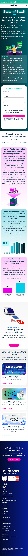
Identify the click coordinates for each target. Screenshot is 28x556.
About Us (4, 487)
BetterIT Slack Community (8, 530)
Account (2, 5)
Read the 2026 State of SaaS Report (10, 2)
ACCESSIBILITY (5, 539)
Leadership (5, 491)
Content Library (6, 511)
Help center (5, 532)
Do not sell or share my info (9, 536)
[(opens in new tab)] (14, 368)
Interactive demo (6, 517)
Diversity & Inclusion (7, 493)
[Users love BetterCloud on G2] (4, 478)
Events (3, 513)
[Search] (4, 5)
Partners (4, 502)
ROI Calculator (6, 519)
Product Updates (6, 526)
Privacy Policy (5, 498)
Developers (5, 528)
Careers (4, 489)
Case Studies (5, 515)
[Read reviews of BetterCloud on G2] (13, 478)
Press (3, 504)
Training (4, 524)
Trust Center (5, 495)
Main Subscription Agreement (9, 500)
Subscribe (4, 520)
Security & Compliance (7, 496)
